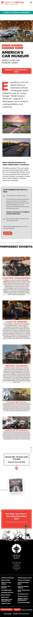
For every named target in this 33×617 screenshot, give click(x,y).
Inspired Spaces (16, 45)
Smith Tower (5, 597)
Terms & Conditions (26, 610)
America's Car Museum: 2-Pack (16, 71)
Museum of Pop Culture (6, 583)
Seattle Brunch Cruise (25, 578)
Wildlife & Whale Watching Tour (23, 599)
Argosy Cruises (6, 603)
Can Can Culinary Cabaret (23, 587)
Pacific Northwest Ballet (23, 583)
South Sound (6, 45)
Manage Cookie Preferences (21, 614)
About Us (17, 609)
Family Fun (19, 48)
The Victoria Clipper (24, 602)
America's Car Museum (5, 587)
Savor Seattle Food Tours (24, 590)
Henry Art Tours (22, 596)
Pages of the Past (8, 48)
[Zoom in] (31, 448)
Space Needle (5, 580)
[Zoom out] (31, 450)
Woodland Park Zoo (7, 592)
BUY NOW (7, 233)
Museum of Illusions (24, 580)
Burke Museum (6, 595)
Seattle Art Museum (7, 578)
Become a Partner (6, 609)
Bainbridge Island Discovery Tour (6, 600)
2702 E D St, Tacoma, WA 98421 (16, 462)
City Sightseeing (6, 590)
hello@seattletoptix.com (18, 226)
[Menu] (31, 2)
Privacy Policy (8, 614)
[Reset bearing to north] (31, 452)
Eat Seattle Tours (23, 594)
